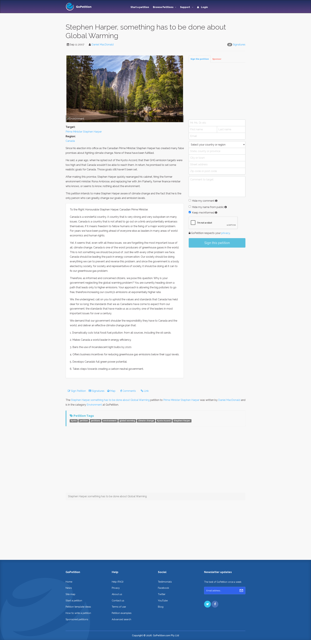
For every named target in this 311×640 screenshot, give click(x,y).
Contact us (118, 600)
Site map (70, 594)
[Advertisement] (217, 91)
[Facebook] (215, 604)
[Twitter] (207, 604)
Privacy (116, 587)
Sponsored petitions (77, 619)
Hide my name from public (208, 207)
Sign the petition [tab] (199, 59)
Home (69, 581)
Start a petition (140, 7)
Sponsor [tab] (216, 59)
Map (112, 390)
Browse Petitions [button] (163, 7)
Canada (70, 140)
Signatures (239, 44)
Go (241, 590)
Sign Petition (78, 390)
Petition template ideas (78, 606)
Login (204, 7)
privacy (225, 233)
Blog (160, 606)
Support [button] (185, 7)
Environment (94, 404)
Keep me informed (203, 212)
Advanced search (121, 619)
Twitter (161, 594)
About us (117, 594)
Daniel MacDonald (103, 44)
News (69, 587)
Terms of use (119, 606)
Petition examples (121, 613)
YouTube (163, 600)
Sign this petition (217, 243)
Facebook (163, 587)
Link (146, 390)
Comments (129, 390)
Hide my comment (203, 200)
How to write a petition (78, 613)
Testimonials (165, 581)
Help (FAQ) (117, 581)
